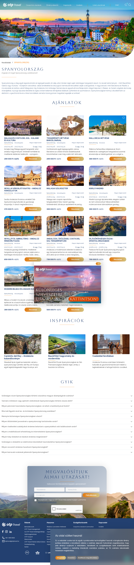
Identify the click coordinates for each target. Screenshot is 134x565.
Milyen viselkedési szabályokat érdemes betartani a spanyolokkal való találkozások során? (39, 427)
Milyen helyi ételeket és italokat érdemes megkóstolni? (24, 437)
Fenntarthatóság (29, 544)
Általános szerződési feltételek (56, 526)
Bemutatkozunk (29, 526)
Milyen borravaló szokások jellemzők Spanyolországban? (25, 452)
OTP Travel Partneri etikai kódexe (34, 542)
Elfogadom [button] (60, 558)
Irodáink (101, 526)
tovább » (5, 332)
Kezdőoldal (6, 63)
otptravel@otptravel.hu (12, 541)
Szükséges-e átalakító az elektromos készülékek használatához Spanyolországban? (37, 442)
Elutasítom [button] (71, 558)
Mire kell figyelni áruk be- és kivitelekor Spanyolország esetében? (29, 411)
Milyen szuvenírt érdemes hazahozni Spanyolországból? (25, 447)
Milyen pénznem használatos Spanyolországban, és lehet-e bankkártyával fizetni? (36, 406)
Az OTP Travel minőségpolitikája (34, 532)
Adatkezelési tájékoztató (47, 502)
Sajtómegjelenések (30, 534)
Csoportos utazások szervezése (83, 526)
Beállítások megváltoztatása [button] (87, 558)
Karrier (26, 547)
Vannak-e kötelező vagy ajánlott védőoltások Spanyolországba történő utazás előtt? (37, 401)
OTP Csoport (28, 537)
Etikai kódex (28, 539)
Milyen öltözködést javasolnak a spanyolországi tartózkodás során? (30, 421)
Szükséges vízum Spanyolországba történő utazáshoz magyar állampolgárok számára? (38, 396)
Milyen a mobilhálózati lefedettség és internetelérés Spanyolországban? (32, 432)
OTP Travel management (32, 529)
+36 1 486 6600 (10, 538)
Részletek (33, 159)
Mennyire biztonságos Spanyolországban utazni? (22, 416)
